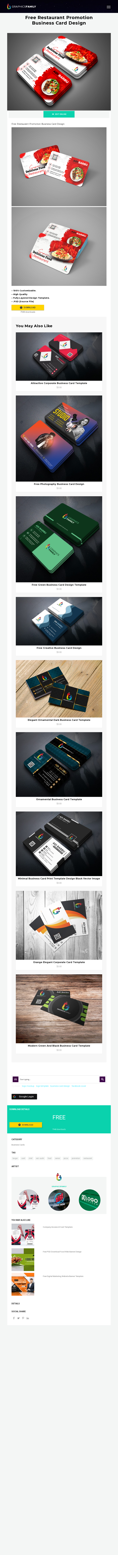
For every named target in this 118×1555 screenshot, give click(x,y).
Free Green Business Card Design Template (59, 584)
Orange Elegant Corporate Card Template (59, 962)
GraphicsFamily (59, 1186)
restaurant (88, 1158)
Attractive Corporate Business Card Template (59, 383)
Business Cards (18, 1145)
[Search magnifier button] (102, 1079)
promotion (76, 1158)
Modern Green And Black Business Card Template (59, 1045)
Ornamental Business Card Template (59, 799)
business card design (60, 1086)
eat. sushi (40, 1158)
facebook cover (79, 1086)
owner (57, 1158)
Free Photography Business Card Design (59, 484)
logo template (42, 1086)
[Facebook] (14, 1318)
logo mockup (28, 1086)
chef (30, 1158)
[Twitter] (18, 1318)
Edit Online (60, 114)
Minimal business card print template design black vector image (59, 878)
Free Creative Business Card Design (59, 648)
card (23, 1158)
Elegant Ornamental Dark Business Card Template (59, 720)
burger (15, 1158)
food (49, 1158)
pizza (66, 1158)
